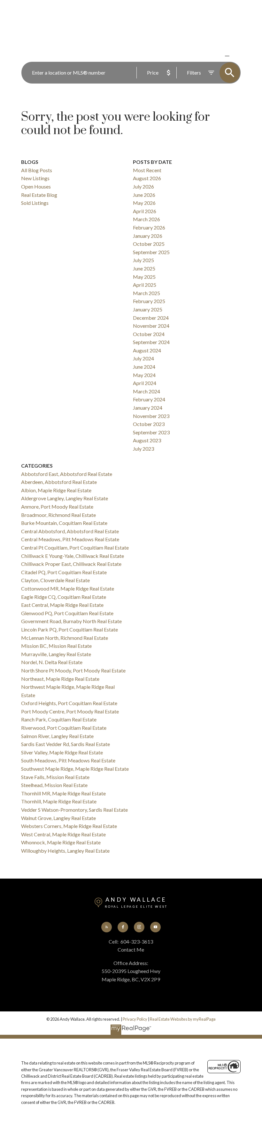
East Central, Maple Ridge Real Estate (62, 605)
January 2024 (147, 408)
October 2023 (149, 424)
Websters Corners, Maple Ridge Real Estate (69, 826)
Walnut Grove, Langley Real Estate (58, 818)
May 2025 (144, 277)
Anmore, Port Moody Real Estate (57, 506)
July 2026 (143, 186)
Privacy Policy (135, 1019)
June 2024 (144, 367)
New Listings (35, 178)
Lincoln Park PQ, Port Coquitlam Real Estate (69, 629)
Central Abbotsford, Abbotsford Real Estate (70, 531)
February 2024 (149, 399)
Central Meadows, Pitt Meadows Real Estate (70, 539)
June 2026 (144, 195)
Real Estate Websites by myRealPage (183, 1019)
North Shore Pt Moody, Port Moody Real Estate (73, 670)
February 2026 (149, 227)
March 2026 (146, 219)
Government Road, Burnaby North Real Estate (71, 621)
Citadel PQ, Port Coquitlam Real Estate (64, 572)
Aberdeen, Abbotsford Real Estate (59, 482)
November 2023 (151, 416)
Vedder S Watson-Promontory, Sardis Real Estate (74, 810)
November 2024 (151, 326)
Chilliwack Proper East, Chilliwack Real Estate (71, 564)
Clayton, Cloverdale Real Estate (55, 580)
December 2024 (151, 318)
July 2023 (143, 449)
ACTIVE (212, 56)
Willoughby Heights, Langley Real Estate (65, 851)
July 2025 (143, 260)
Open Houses (36, 186)
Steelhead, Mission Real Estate (54, 785)
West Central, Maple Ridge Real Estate (63, 834)
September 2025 (151, 252)
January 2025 (147, 309)
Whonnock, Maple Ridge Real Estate (61, 842)
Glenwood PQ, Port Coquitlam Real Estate (67, 613)
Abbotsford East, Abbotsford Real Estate (66, 474)
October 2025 (149, 244)
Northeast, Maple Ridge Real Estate (60, 679)
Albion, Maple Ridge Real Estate (56, 490)
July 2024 (143, 358)
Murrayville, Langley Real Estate (56, 654)
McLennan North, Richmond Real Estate (64, 638)
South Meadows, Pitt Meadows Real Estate (68, 760)
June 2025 (144, 268)
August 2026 (147, 178)
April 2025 (144, 285)
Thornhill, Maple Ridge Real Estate (58, 801)
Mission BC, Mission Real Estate (56, 646)
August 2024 (147, 350)
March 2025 (146, 293)
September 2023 (151, 432)
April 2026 (144, 211)
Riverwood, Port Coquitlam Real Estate (63, 728)
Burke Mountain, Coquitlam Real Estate (64, 523)
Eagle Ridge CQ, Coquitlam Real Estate (63, 597)
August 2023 (147, 440)
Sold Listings (35, 203)
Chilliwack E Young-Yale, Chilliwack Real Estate (72, 556)
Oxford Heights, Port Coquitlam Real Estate (69, 703)
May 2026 (144, 203)
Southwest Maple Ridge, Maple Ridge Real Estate (75, 769)
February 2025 (149, 301)
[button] (106, 927)
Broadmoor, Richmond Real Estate (58, 515)
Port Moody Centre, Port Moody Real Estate (70, 711)
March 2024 (146, 391)
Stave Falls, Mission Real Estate (55, 777)
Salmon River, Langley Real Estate (57, 736)
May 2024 (144, 375)
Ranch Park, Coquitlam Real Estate (58, 719)
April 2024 (144, 383)
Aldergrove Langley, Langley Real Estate (64, 498)
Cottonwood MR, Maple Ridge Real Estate (67, 588)
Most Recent (147, 170)
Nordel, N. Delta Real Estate (51, 662)
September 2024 (151, 342)
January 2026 (147, 236)
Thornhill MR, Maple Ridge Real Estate (63, 793)
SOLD (236, 56)
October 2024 (149, 334)
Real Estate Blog (39, 195)
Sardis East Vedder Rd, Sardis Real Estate (65, 744)
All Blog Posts (36, 170)
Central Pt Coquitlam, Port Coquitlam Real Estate (75, 547)
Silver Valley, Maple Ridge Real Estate (62, 752)
